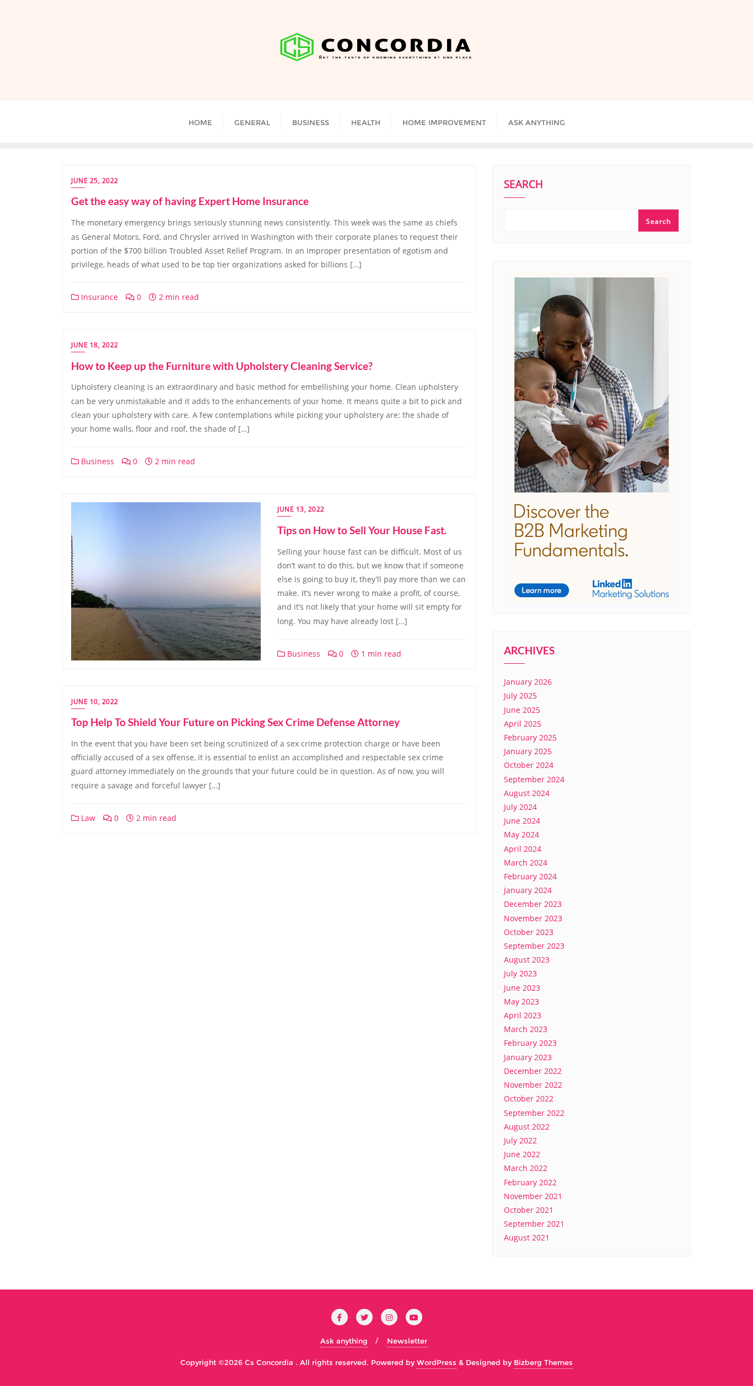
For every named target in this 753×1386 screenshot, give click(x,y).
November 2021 (533, 1196)
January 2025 (528, 751)
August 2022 (527, 1126)
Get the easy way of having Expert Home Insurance (190, 201)
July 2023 (520, 973)
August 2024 (527, 793)
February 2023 (530, 1043)
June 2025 (522, 710)
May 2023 (521, 1001)
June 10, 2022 (95, 701)
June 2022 (522, 1154)
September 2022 (534, 1113)
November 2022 (533, 1084)
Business (96, 461)
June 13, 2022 (301, 509)
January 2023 (528, 1057)
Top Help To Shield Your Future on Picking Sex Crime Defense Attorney (235, 722)
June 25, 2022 (95, 180)
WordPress (436, 1362)
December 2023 (533, 904)
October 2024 (528, 765)
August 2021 (527, 1237)
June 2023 (522, 987)
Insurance (98, 297)
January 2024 (528, 890)
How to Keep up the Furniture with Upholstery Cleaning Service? (222, 365)
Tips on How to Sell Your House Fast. (362, 530)
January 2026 (528, 681)
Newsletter (407, 1340)
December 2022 (533, 1071)
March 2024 (525, 862)
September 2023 (534, 946)
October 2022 (528, 1098)
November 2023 (533, 918)
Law (87, 818)
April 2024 (522, 849)
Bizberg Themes (543, 1362)
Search (523, 185)
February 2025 (530, 737)
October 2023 (528, 932)
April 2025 (522, 723)
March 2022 (525, 1168)
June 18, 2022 (95, 345)
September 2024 (534, 779)
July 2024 (520, 807)
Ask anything (344, 1340)
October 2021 (528, 1210)
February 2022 (530, 1182)
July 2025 (520, 695)
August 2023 (527, 959)
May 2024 (521, 834)
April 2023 (522, 1015)
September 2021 (534, 1223)
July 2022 (520, 1140)
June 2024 (522, 820)
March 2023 (525, 1029)
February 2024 (530, 876)
